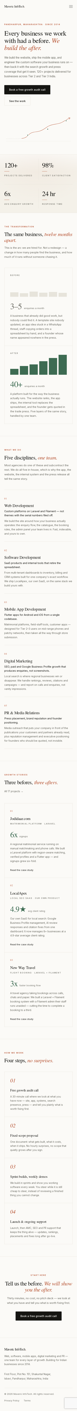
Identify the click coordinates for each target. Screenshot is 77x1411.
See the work (17, 101)
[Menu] (71, 6)
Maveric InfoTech (14, 6)
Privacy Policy (11, 1400)
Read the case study (21, 870)
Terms (27, 1400)
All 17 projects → (13, 791)
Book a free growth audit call (27, 89)
